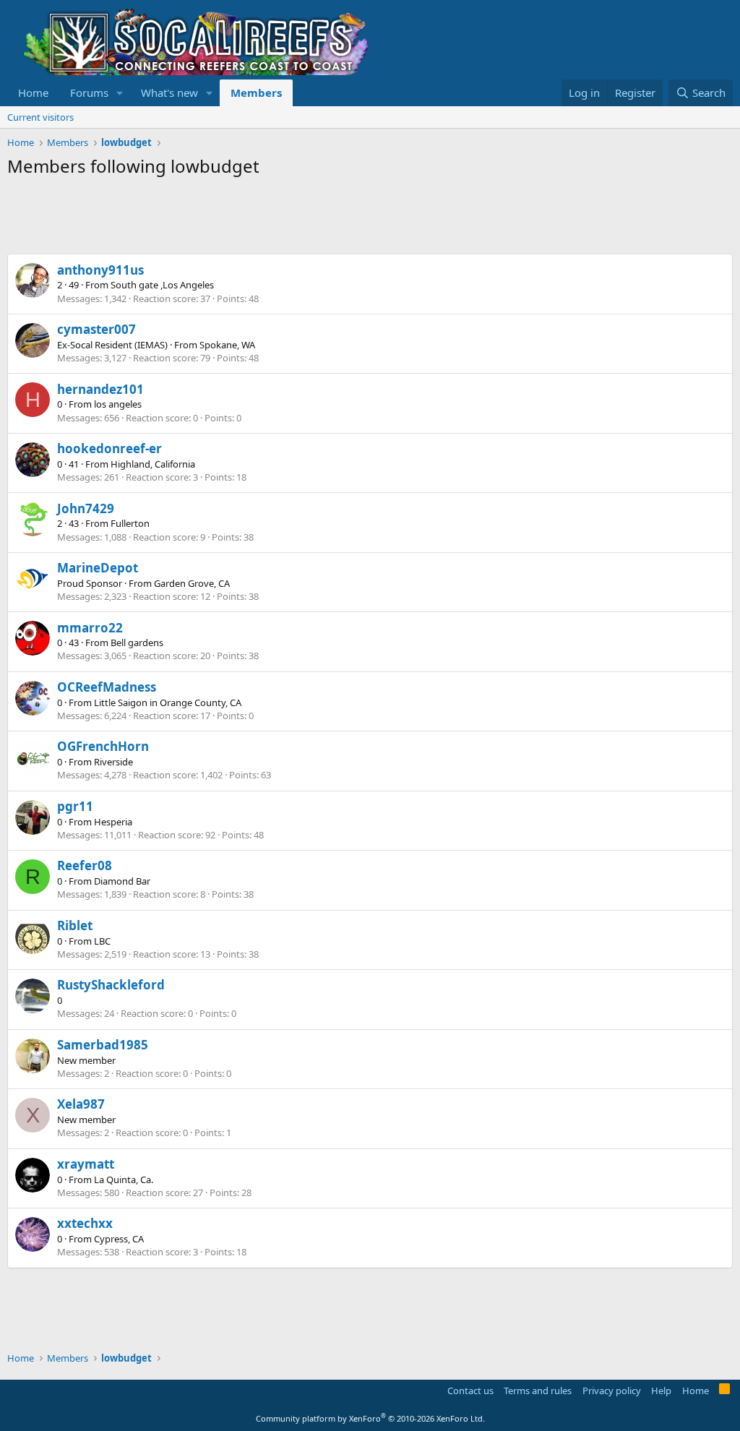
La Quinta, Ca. (123, 1179)
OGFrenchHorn (103, 746)
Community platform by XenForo (370, 1418)
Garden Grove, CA (192, 583)
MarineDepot (97, 567)
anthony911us (100, 270)
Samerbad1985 (102, 1044)
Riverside (113, 761)
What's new (169, 92)
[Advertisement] (270, 217)
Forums (89, 92)
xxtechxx (85, 1223)
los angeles (118, 404)
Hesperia (113, 821)
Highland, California (153, 463)
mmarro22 (90, 627)
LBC (102, 940)
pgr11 (75, 806)
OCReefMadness (106, 687)
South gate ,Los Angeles (162, 284)
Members (256, 92)
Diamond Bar (122, 881)
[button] (120, 93)
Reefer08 (84, 865)
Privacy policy (611, 1390)
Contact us (470, 1390)
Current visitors (40, 117)
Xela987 (81, 1104)
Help (661, 1390)
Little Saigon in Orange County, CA (167, 702)
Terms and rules (538, 1390)
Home (33, 92)
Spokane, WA (227, 344)
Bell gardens (137, 642)
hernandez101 (100, 389)
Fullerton (130, 523)
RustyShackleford (111, 984)
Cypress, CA (119, 1238)
